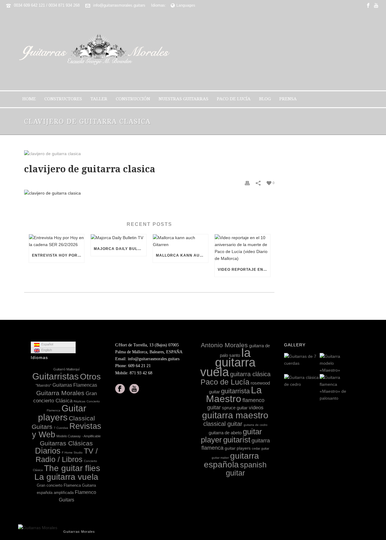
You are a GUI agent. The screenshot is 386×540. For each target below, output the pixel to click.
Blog (265, 98)
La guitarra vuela (66, 477)
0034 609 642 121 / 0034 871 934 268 (47, 5)
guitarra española (231, 460)
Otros (90, 376)
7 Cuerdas (61, 427)
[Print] (247, 182)
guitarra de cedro (255, 424)
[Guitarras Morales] (97, 50)
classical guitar (222, 423)
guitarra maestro (235, 415)
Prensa (288, 98)
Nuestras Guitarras (183, 98)
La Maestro (234, 394)
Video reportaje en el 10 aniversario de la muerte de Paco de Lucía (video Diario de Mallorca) (244, 269)
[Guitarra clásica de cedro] (315, 381)
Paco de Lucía (234, 98)
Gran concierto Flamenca (59, 485)
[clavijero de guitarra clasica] (149, 153)
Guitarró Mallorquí (66, 369)
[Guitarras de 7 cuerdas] (315, 360)
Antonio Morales (224, 345)
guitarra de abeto (225, 432)
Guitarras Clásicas (66, 443)
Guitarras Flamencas (74, 385)
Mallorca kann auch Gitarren (182, 255)
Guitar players (62, 412)
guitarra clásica (250, 374)
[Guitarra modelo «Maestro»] (350, 364)
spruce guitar (235, 407)
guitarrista (235, 391)
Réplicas (79, 401)
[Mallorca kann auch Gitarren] (180, 241)
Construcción (133, 98)
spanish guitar (246, 468)
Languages (185, 5)
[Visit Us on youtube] (134, 389)
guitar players (238, 448)
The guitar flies (72, 468)
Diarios (48, 450)
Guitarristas (55, 376)
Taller (98, 98)
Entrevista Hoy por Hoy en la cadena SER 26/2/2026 (58, 255)
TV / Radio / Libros (67, 455)
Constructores (63, 98)
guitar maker (220, 457)
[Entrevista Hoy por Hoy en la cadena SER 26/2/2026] (56, 241)
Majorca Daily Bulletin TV (120, 249)
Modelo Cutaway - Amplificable (78, 436)
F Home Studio (72, 452)
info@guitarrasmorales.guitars (119, 5)
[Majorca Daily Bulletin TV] (118, 238)
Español (46, 344)
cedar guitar (260, 448)
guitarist (236, 439)
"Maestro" (43, 385)
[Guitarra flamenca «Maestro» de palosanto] (350, 388)
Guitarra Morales (60, 392)
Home (29, 98)
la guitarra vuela (228, 362)
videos (256, 407)
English (46, 350)
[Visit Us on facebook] (120, 389)
